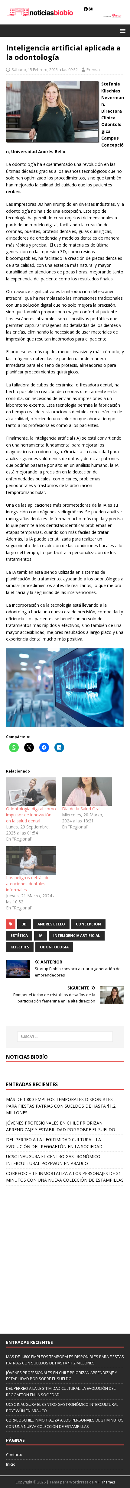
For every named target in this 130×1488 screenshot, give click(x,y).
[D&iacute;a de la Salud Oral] (87, 791)
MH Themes (105, 1482)
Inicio (10, 1464)
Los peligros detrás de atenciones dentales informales (28, 883)
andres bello (51, 924)
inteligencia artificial (76, 935)
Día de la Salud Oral (81, 809)
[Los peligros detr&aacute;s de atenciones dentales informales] (31, 860)
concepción (88, 924)
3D (24, 924)
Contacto (14, 1454)
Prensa (93, 69)
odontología (54, 947)
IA (40, 935)
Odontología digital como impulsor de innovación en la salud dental (31, 815)
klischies (20, 947)
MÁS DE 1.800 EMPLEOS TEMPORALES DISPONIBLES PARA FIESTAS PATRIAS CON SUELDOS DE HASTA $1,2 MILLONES (60, 1106)
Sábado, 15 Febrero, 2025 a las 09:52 (44, 69)
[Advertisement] (65, 1257)
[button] (121, 30)
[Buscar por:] (65, 1036)
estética (19, 935)
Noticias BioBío (27, 1057)
